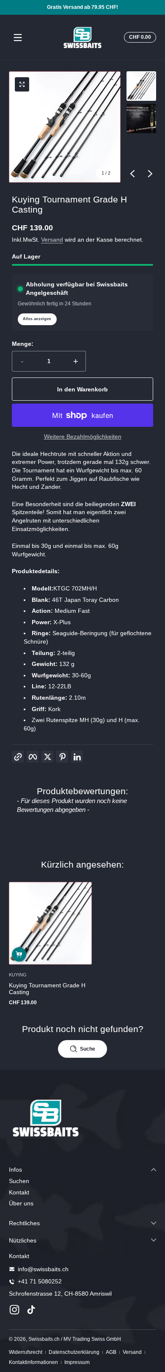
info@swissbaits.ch (43, 1269)
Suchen (19, 1181)
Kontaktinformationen (33, 1362)
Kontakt (19, 1192)
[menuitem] (82, 1181)
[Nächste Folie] (150, 174)
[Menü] (18, 37)
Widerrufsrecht (25, 1352)
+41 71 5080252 (40, 1281)
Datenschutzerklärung (74, 1352)
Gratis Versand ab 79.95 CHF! (82, 7)
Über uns (21, 1203)
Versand (52, 239)
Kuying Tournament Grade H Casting (47, 988)
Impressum (77, 1362)
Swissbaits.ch (44, 1339)
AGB (111, 1352)
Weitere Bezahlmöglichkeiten (82, 436)
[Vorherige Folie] (132, 174)
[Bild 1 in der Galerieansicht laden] (141, 86)
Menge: (22, 343)
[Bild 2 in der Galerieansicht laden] (141, 118)
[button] (139, 37)
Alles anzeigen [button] (37, 319)
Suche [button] (87, 1049)
